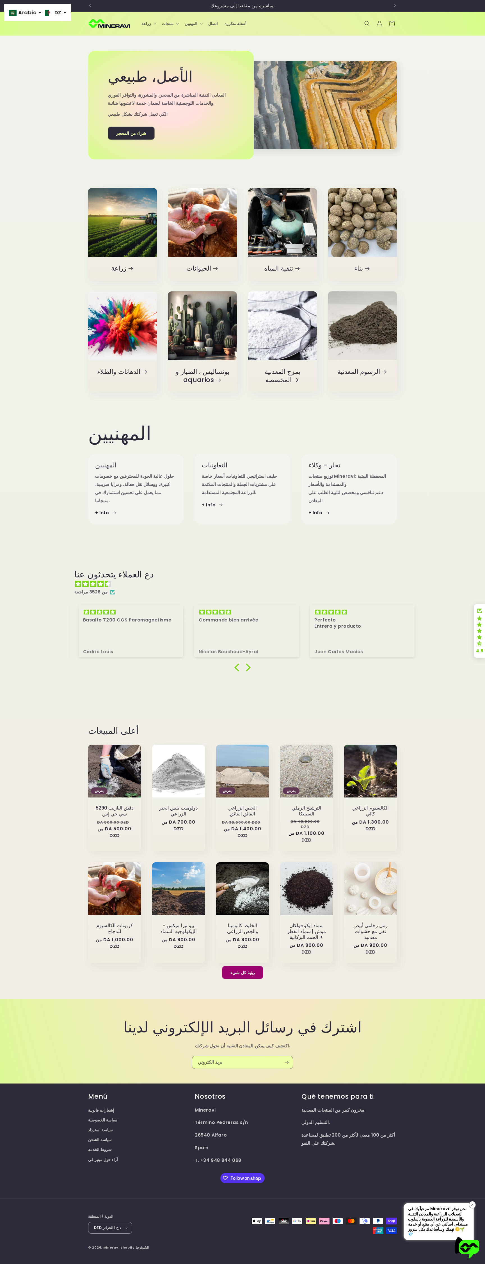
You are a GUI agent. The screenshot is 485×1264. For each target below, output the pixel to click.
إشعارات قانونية (101, 1110)
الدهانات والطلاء (118, 372)
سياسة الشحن (100, 1140)
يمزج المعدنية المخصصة (283, 376)
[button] (148, 23)
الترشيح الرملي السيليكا (307, 811)
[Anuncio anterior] (90, 5)
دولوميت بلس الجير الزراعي (178, 811)
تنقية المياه (278, 268)
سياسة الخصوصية (102, 1120)
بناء (358, 268)
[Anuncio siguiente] (395, 5)
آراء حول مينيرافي (103, 1159)
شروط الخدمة (100, 1150)
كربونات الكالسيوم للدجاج (114, 928)
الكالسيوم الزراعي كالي (370, 811)
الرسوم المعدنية (358, 372)
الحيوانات (198, 268)
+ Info (102, 512)
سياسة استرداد (100, 1130)
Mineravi (111, 1247)
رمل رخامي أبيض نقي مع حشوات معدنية (370, 931)
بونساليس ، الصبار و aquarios (202, 376)
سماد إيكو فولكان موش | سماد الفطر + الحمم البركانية (306, 931)
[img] (245, 584)
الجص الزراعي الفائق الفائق (242, 811)
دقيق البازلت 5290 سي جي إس (114, 811)
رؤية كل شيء (242, 972)
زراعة (118, 268)
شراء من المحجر (131, 133)
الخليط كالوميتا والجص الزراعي (242, 928)
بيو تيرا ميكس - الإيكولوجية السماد (178, 928)
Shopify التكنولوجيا (134, 1247)
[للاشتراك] (286, 1062)
